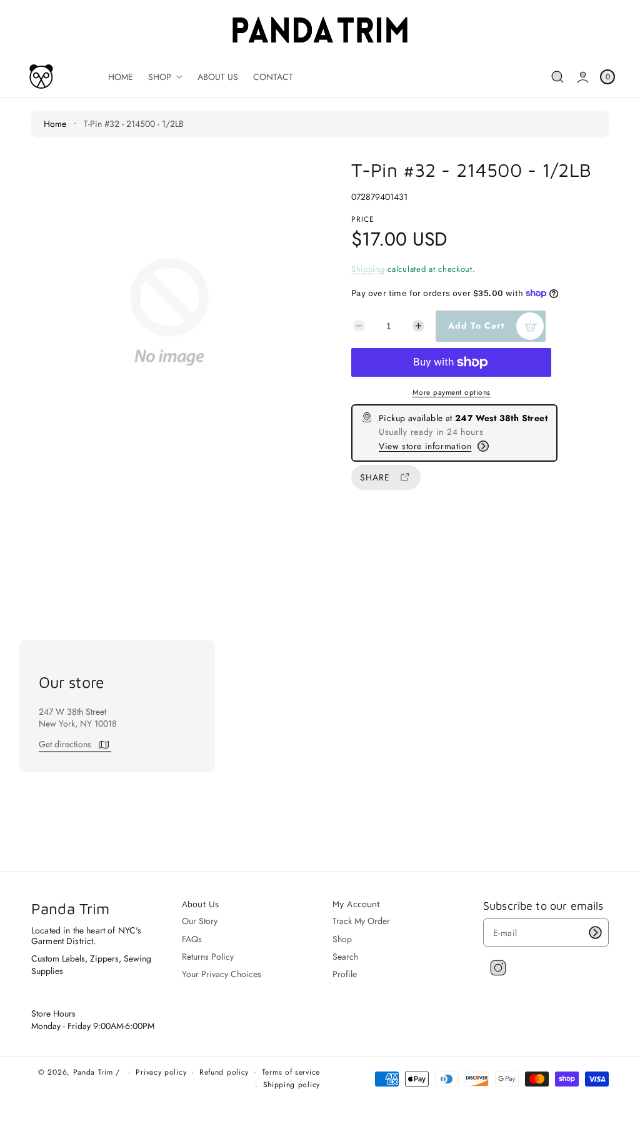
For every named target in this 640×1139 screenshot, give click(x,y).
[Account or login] (583, 77)
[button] (558, 77)
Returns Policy (208, 956)
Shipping (368, 269)
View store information (425, 446)
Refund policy (224, 1073)
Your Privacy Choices (221, 974)
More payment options (451, 392)
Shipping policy (292, 1085)
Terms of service (291, 1073)
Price (362, 219)
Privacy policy (161, 1073)
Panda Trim (93, 1072)
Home (55, 123)
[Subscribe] (595, 932)
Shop (342, 939)
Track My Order (361, 921)
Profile (344, 974)
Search (345, 956)
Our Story (200, 921)
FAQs (192, 939)
